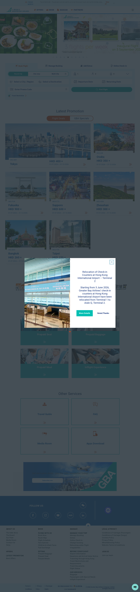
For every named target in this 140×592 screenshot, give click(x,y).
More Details (84, 313)
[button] (70, 331)
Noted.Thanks (103, 313)
